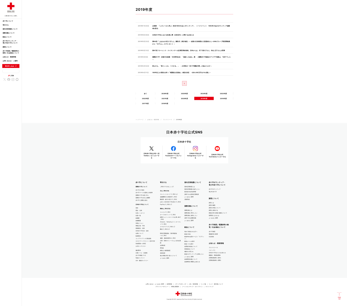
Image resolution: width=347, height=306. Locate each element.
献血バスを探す (189, 244)
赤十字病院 (212, 231)
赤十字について (8, 21)
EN (12, 76)
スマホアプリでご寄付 (166, 226)
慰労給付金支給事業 (190, 191)
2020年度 (184, 98)
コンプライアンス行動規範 (143, 238)
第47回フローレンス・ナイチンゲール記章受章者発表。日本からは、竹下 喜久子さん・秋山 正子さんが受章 (188, 50)
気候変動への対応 (141, 243)
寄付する (6, 25)
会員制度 (162, 245)
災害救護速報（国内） (215, 257)
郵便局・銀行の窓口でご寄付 (168, 199)
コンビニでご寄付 (165, 212)
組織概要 (138, 220)
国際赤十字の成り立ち (142, 195)
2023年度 (223, 93)
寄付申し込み (9, 66)
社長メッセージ (140, 213)
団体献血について (189, 249)
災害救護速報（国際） (215, 260)
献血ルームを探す (189, 241)
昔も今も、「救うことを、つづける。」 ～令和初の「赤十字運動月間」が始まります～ (182, 66)
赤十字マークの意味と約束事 (144, 192)
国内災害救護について (10, 29)
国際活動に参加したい (190, 215)
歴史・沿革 (139, 210)
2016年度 (164, 103)
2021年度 (165, 98)
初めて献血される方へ (190, 231)
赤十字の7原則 (140, 190)
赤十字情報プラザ (141, 255)
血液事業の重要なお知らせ (192, 261)
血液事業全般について (190, 259)
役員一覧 (138, 215)
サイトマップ (209, 286)
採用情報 (169, 284)
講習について (7, 47)
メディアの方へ (179, 284)
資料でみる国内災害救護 (191, 194)
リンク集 (203, 284)
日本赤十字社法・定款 (142, 231)
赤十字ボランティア (215, 189)
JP (9, 76)
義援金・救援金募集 (215, 255)
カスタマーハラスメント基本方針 (145, 241)
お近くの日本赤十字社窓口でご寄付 (170, 202)
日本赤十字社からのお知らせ (217, 252)
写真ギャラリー (140, 258)
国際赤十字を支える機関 (143, 197)
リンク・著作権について (216, 284)
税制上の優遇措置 (165, 250)
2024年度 (204, 93)
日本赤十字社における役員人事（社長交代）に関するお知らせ (173, 35)
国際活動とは (188, 210)
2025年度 (184, 93)
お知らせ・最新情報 (9, 57)
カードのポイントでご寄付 (168, 214)
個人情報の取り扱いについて (168, 255)
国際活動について (9, 33)
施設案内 (138, 250)
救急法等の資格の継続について (218, 213)
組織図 (138, 218)
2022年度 (145, 98)
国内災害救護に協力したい (192, 189)
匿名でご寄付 (164, 229)
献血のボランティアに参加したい (194, 254)
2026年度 (164, 93)
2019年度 (204, 98)
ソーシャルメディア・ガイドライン (192, 286)
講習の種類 (212, 205)
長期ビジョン (139, 223)
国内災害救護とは (189, 186)
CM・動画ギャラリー (142, 260)
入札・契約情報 (193, 284)
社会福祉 (211, 236)
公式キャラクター (141, 246)
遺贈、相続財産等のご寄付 (168, 238)
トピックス (212, 250)
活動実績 (187, 199)
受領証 (162, 248)
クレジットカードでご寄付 (168, 194)
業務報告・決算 (140, 228)
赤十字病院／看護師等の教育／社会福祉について (11, 52)
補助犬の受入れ (189, 251)
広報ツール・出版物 (141, 253)
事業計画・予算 (140, 225)
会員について (139, 233)
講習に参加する (213, 210)
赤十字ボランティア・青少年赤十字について (10, 42)
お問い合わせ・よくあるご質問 (155, 284)
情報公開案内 (175, 286)
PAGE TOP (339, 295)
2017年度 (145, 103)
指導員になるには (214, 215)
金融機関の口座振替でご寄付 (168, 197)
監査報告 (138, 236)
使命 (137, 208)
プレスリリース (167, 119)
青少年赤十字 (213, 191)
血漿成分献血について (190, 246)
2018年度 (223, 98)
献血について (7, 37)
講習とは (211, 202)
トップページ (139, 119)
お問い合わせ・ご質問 (10, 61)
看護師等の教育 (213, 234)
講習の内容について (215, 207)
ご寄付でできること (166, 186)
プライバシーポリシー (161, 286)
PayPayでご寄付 (165, 204)
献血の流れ (187, 234)
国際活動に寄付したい (190, 213)
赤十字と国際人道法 (141, 200)
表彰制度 (162, 253)
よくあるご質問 (164, 258)
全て (145, 93)
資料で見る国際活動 (190, 218)
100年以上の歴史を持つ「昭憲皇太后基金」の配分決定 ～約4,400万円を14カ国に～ (181, 72)
